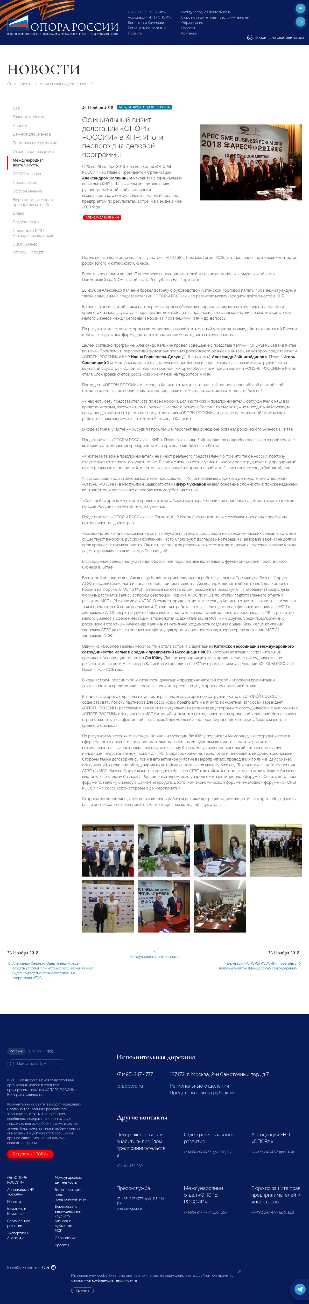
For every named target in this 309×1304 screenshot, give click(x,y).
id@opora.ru (130, 1086)
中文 (50, 1051)
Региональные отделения (199, 1086)
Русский (16, 1051)
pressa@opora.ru (130, 1208)
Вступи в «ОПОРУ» (30, 1154)
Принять (82, 1290)
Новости (188, 28)
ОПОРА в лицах (27, 174)
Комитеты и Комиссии (146, 23)
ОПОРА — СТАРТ (28, 253)
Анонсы (20, 125)
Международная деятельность (206, 12)
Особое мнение (27, 191)
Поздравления (26, 222)
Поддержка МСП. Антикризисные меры (33, 233)
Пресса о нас (25, 182)
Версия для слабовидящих (279, 37)
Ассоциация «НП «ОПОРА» (150, 17)
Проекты (135, 33)
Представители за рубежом (202, 1093)
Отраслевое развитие (33, 151)
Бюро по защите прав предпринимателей (215, 17)
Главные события (29, 117)
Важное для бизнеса (32, 134)
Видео (19, 213)
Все (16, 108)
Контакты (189, 33)
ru (301, 21)
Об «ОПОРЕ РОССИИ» (147, 12)
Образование (192, 23)
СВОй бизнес (25, 244)
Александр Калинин (102, 217)
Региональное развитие (147, 28)
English (35, 1051)
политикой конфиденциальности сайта (105, 1280)
